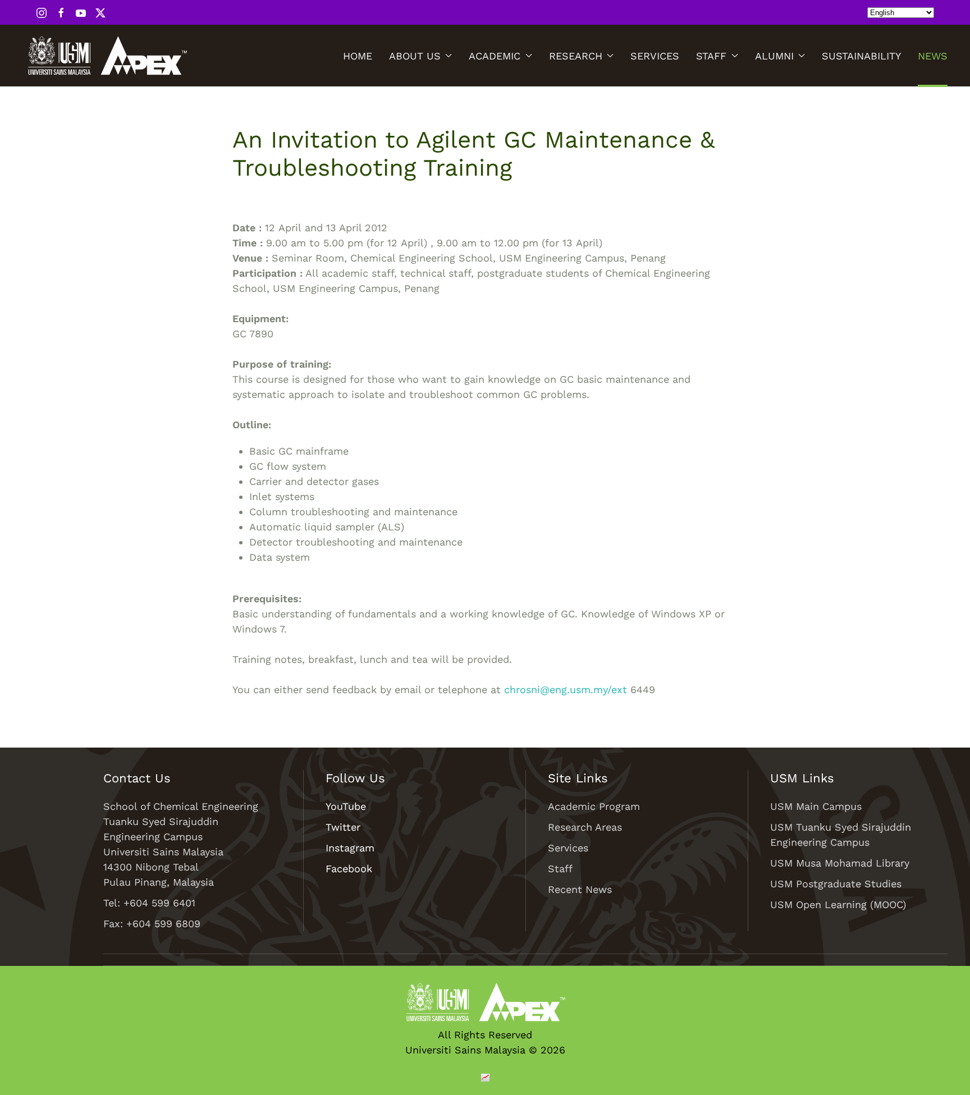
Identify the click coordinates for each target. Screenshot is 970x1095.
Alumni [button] (774, 56)
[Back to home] (106, 55)
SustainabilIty (861, 56)
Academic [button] (494, 56)
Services (654, 56)
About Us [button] (415, 56)
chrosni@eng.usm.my (555, 689)
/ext (565, 689)
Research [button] (575, 56)
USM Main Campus (816, 806)
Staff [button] (711, 56)
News (933, 56)
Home (357, 56)
